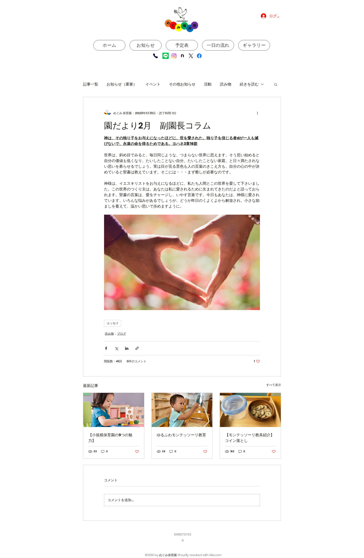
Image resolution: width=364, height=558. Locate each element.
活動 (207, 84)
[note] (182, 56)
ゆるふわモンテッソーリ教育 (181, 435)
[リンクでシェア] (137, 348)
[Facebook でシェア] (106, 348)
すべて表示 (273, 385)
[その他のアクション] (257, 113)
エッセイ (113, 323)
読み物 (225, 84)
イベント (153, 84)
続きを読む (249, 84)
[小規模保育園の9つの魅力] (113, 410)
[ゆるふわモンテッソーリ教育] (182, 410)
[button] (276, 84)
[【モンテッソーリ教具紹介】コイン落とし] (250, 410)
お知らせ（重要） (122, 84)
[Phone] (155, 56)
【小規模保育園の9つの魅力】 (110, 437)
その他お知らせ (182, 84)
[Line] (165, 56)
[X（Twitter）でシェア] (116, 348)
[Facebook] (199, 56)
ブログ (121, 334)
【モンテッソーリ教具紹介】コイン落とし (249, 437)
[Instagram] (174, 56)
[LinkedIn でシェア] (127, 348)
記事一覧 (90, 84)
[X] (191, 56)
